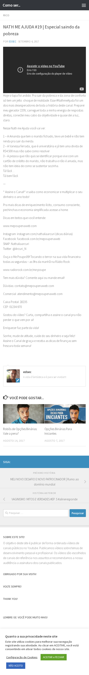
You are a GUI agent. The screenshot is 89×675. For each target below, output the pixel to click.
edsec (12, 41)
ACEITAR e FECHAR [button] (53, 657)
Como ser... (11, 5)
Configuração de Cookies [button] (21, 657)
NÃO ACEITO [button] (16, 665)
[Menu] (84, 5)
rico (6, 15)
